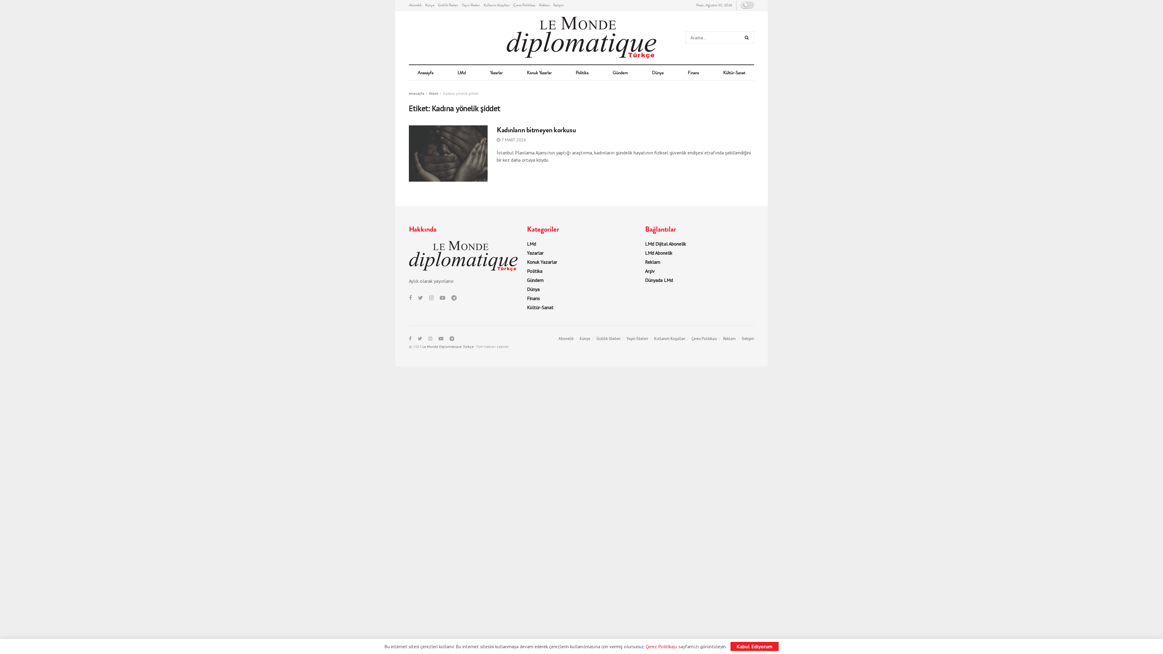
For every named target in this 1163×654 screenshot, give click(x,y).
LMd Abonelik (658, 253)
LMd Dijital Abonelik (665, 244)
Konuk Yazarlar (539, 72)
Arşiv (650, 271)
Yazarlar (496, 72)
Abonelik (415, 5)
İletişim (558, 5)
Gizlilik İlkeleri (448, 5)
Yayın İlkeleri (471, 5)
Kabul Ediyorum (755, 646)
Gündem (620, 72)
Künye (429, 5)
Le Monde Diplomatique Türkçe (448, 346)
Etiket (433, 93)
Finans (693, 72)
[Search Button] (748, 37)
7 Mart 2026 (513, 140)
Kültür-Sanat (734, 72)
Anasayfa (425, 72)
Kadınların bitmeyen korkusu (536, 130)
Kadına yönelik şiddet (461, 93)
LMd (462, 72)
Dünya (658, 72)
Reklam (544, 5)
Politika (582, 72)
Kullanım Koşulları (497, 5)
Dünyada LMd (659, 280)
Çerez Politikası (524, 5)
